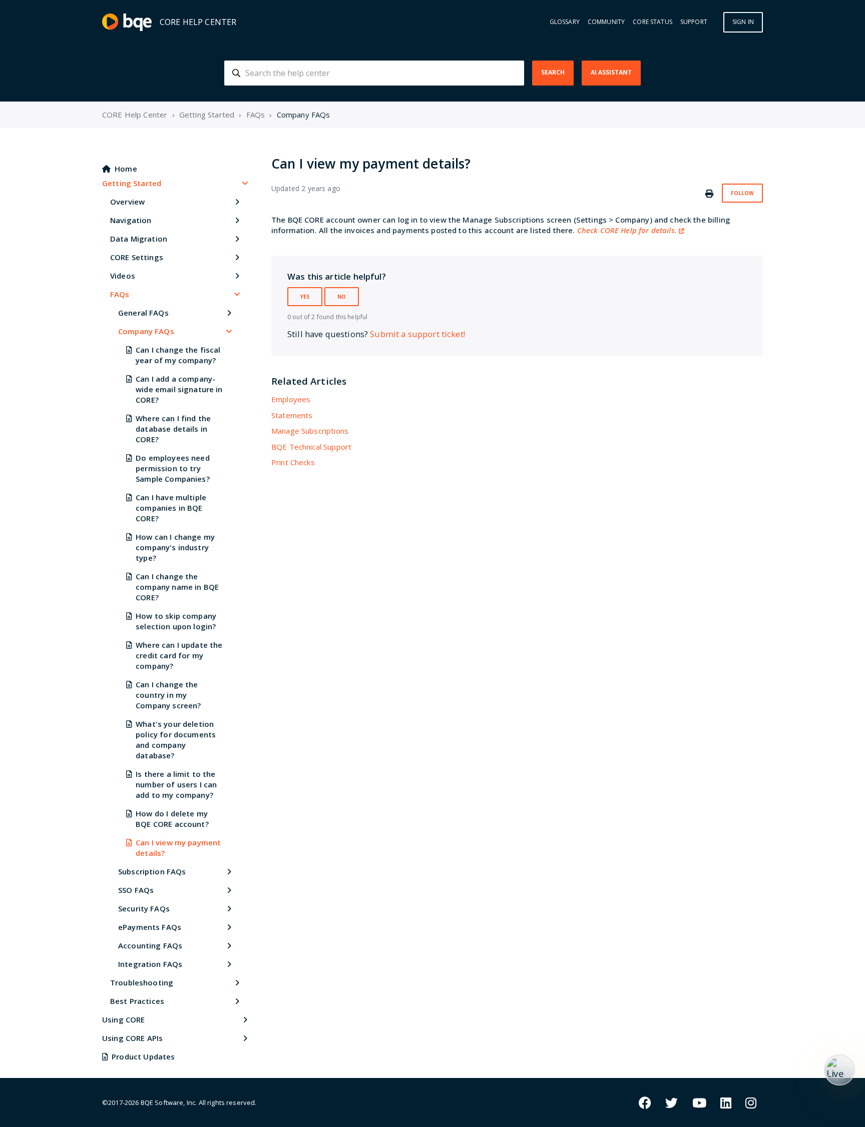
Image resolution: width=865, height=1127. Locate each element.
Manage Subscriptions (309, 431)
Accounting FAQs (150, 945)
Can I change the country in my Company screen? (168, 694)
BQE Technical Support (311, 447)
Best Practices (137, 1001)
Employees (290, 399)
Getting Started (206, 115)
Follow (742, 193)
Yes (304, 296)
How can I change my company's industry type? (175, 547)
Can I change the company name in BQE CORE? (177, 586)
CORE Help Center (134, 115)
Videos (122, 276)
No (341, 296)
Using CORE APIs (132, 1038)
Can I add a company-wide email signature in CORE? (179, 389)
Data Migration (138, 239)
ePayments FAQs (149, 927)
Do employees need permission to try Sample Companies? (173, 468)
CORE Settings (136, 257)
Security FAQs (144, 908)
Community (606, 22)
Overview (127, 202)
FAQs (255, 115)
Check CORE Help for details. (627, 230)
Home (126, 169)
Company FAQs (303, 115)
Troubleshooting (141, 982)
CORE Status (652, 22)
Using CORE (123, 1019)
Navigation (131, 220)
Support (693, 22)
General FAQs (143, 313)
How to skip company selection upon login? (176, 621)
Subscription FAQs (152, 871)
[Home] (127, 22)
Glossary (565, 22)
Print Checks (293, 462)
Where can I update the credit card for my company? (179, 655)
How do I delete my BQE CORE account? (172, 818)
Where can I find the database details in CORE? (173, 428)
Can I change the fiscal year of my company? (178, 355)
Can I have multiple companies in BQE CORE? (171, 507)
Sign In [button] (743, 22)
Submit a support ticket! (417, 334)
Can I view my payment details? (178, 847)
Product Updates (143, 1056)
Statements (292, 415)
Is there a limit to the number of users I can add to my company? (176, 784)
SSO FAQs (136, 890)
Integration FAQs (150, 964)
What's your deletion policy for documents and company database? (176, 739)
